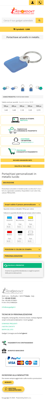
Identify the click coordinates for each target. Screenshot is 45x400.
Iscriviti (8, 382)
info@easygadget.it (27, 142)
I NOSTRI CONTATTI (8, 327)
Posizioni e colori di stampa (18, 249)
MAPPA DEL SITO (7, 330)
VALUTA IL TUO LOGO (22, 166)
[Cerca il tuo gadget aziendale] (39, 20)
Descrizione (8, 182)
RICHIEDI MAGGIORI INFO (22, 160)
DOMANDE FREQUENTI (9, 324)
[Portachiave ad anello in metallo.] (6, 88)
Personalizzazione (14, 256)
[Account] (32, 2)
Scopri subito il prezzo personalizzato (20, 204)
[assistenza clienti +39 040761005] (40, 2)
